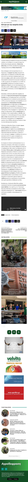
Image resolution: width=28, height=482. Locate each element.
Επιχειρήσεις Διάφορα (14, 289)
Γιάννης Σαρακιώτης (15, 214)
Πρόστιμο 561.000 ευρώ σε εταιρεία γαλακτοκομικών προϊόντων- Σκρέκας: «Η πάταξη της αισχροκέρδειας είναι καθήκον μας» (7, 230)
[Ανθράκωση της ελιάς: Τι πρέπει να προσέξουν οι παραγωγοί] (5, 450)
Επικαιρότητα (9, 22)
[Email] (11, 30)
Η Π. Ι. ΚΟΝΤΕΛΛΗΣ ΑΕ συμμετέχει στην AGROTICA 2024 (21, 229)
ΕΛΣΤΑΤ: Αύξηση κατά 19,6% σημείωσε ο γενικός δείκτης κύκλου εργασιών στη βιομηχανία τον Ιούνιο (14, 293)
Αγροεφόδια (12, 448)
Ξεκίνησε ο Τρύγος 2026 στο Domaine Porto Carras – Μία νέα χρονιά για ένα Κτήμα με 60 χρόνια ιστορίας (14, 321)
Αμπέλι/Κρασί (14, 317)
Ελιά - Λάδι (7, 10)
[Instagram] (14, 332)
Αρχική (2, 10)
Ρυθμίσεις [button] (4, 479)
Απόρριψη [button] (16, 479)
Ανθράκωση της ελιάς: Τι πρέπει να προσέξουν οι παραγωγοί (18, 451)
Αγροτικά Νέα (14, 261)
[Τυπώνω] (14, 30)
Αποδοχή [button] (10, 479)
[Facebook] (2, 30)
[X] (5, 30)
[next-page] (4, 326)
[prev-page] (2, 326)
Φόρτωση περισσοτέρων (13, 456)
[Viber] (8, 30)
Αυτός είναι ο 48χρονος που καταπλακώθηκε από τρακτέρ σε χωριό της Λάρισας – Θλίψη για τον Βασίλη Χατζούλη (14, 264)
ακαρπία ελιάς (7, 214)
